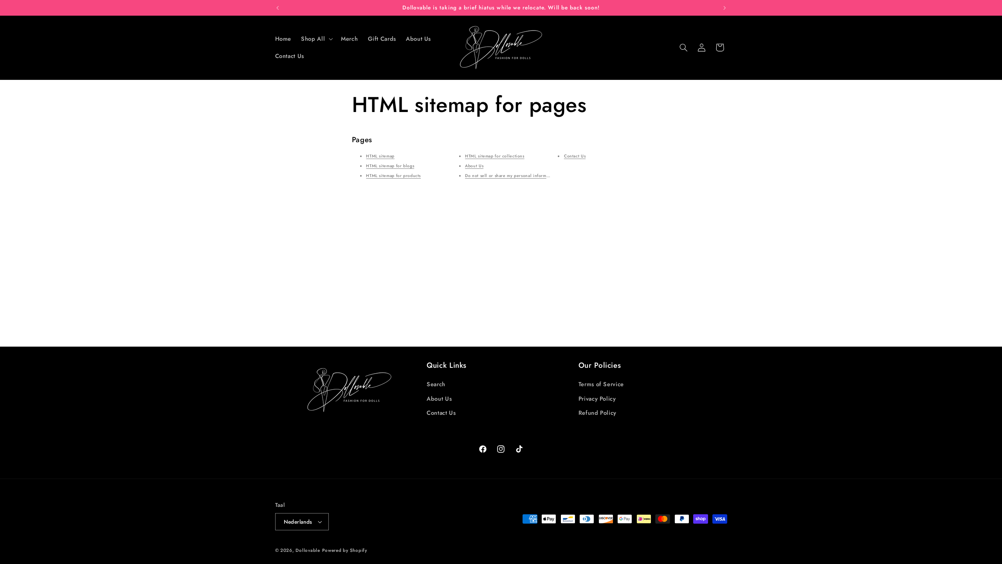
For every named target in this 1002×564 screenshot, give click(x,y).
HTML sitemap (380, 156)
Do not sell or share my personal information (511, 176)
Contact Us (575, 156)
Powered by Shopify (344, 550)
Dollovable (308, 550)
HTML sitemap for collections (494, 156)
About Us (474, 166)
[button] (316, 38)
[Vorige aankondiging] (277, 8)
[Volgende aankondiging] (724, 8)
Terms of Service (601, 384)
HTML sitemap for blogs (390, 166)
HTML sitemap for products (393, 176)
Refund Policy (597, 413)
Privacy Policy (597, 398)
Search (436, 384)
